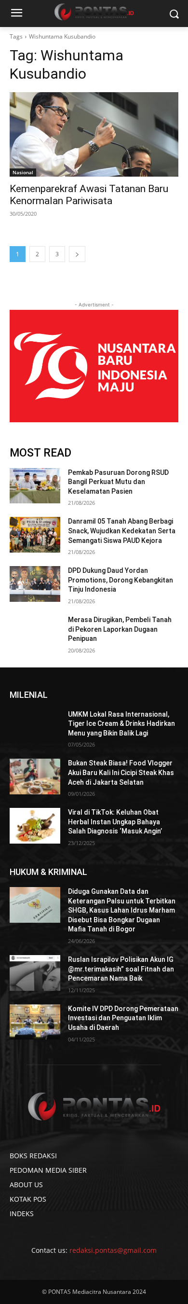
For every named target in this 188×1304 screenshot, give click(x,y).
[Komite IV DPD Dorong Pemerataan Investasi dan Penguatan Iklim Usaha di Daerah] (35, 1022)
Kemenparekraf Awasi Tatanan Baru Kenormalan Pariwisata (89, 195)
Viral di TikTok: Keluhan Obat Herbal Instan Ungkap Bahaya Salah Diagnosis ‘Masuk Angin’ (115, 821)
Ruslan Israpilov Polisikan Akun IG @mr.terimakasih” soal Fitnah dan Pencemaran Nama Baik (121, 969)
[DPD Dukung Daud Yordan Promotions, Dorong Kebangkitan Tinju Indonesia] (35, 584)
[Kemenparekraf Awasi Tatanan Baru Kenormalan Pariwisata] (94, 134)
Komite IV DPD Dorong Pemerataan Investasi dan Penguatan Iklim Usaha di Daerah (123, 1018)
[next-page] (77, 254)
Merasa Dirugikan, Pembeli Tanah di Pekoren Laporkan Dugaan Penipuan (120, 629)
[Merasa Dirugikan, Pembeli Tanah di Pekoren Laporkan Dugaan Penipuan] (35, 633)
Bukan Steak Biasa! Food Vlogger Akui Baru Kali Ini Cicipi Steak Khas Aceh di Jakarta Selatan (121, 772)
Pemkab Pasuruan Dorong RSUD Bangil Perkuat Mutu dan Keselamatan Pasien (118, 482)
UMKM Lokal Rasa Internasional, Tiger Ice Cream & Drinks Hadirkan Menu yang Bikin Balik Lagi (121, 723)
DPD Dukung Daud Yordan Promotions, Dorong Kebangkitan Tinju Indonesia (120, 580)
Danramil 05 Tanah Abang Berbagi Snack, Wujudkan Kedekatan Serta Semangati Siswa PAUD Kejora (121, 530)
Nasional (23, 172)
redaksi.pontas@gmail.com (113, 1250)
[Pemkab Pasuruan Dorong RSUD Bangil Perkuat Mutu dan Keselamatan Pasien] (35, 486)
